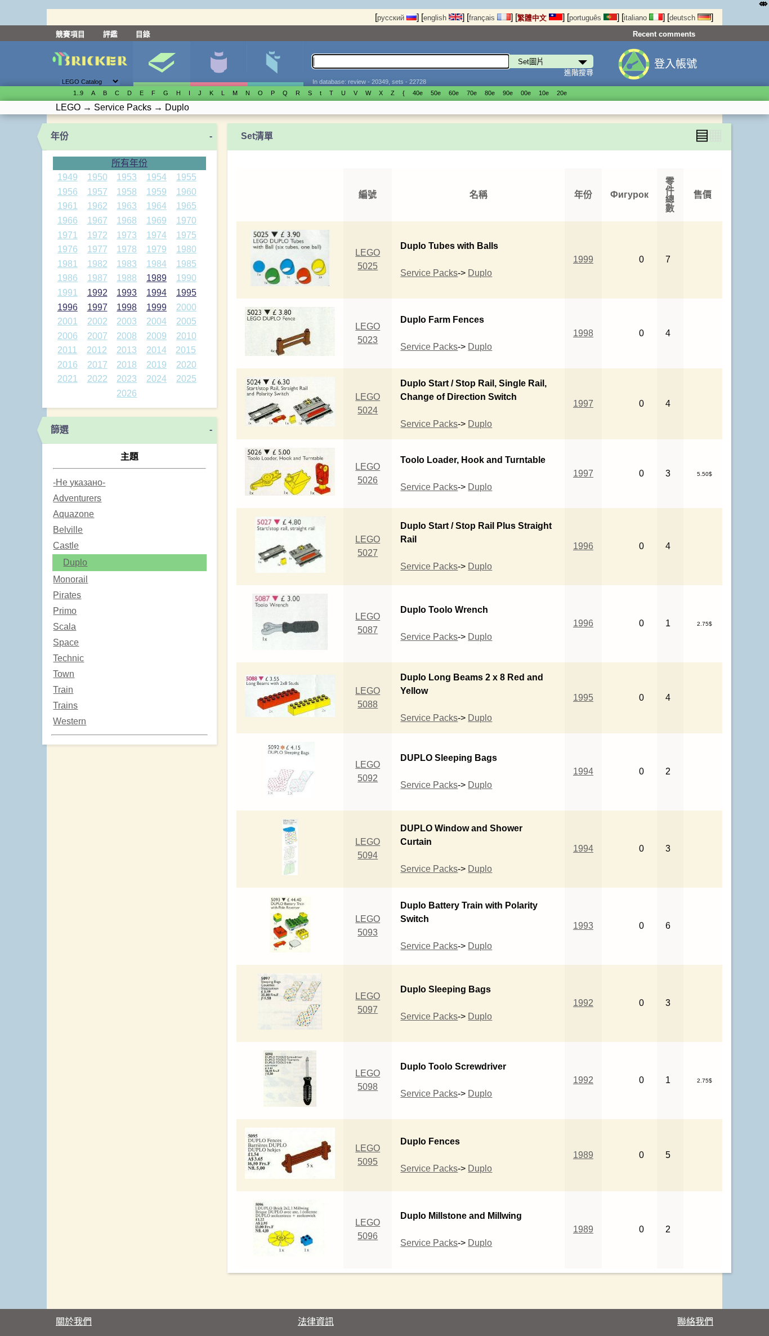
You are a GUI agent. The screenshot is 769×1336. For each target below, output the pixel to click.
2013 (127, 350)
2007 (97, 336)
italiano (636, 18)
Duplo (75, 562)
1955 (186, 177)
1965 (186, 206)
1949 (67, 177)
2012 (97, 350)
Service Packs (429, 273)
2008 (127, 336)
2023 (127, 379)
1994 (156, 292)
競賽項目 (70, 34)
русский (391, 18)
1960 (186, 192)
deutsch (683, 18)
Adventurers (77, 498)
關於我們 (74, 1321)
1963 (127, 206)
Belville (68, 530)
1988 (127, 278)
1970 (186, 220)
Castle (66, 545)
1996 (67, 307)
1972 (97, 235)
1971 (67, 235)
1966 (67, 220)
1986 (67, 278)
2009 (156, 336)
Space (66, 642)
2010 (186, 336)
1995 (186, 292)
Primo (65, 611)
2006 (67, 336)
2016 (67, 364)
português (586, 18)
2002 (97, 321)
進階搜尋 (578, 72)
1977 (97, 249)
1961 (67, 206)
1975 (186, 235)
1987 (97, 278)
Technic (68, 658)
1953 (127, 177)
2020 (186, 364)
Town (63, 674)
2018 (127, 364)
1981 (67, 264)
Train (63, 689)
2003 (127, 321)
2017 (97, 364)
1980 (186, 249)
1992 (97, 292)
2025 (186, 379)
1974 (156, 235)
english (436, 18)
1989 (156, 278)
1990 (186, 278)
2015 (186, 350)
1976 (67, 249)
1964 (156, 206)
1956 (67, 192)
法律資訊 (316, 1321)
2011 (67, 350)
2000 (186, 307)
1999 (156, 307)
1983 (127, 264)
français (483, 18)
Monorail (70, 579)
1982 (97, 264)
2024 (156, 379)
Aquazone (73, 514)
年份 (60, 136)
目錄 (143, 34)
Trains (65, 705)
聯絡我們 (695, 1321)
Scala (64, 626)
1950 (97, 177)
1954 (156, 177)
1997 (97, 307)
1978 (127, 249)
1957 (97, 192)
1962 (97, 206)
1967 (97, 220)
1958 (127, 192)
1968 (127, 220)
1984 (156, 264)
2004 (156, 321)
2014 (156, 350)
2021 (67, 379)
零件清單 (275, 64)
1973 (127, 235)
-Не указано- (79, 482)
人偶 (218, 64)
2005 (186, 321)
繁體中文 (533, 18)
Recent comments (664, 34)
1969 (156, 220)
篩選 (60, 429)
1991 (67, 292)
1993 (127, 292)
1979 (156, 249)
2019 (156, 364)
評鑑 (110, 34)
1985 (186, 264)
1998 (127, 307)
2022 (97, 379)
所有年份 (129, 163)
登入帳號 (675, 64)
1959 (156, 192)
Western (69, 721)
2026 (127, 393)
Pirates (67, 595)
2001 (67, 321)
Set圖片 (161, 64)
